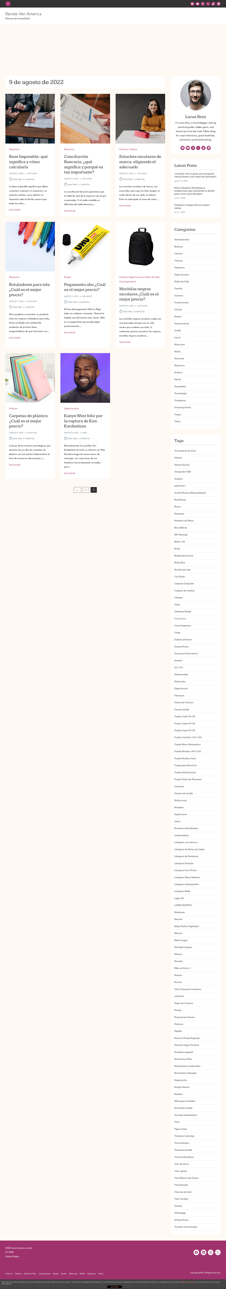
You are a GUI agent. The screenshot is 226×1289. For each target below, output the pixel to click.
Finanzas (179, 695)
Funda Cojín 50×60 (184, 730)
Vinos (177, 421)
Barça (177, 506)
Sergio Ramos (182, 1087)
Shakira (178, 1094)
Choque (178, 597)
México (178, 933)
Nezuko (178, 961)
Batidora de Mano (184, 520)
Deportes (179, 267)
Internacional (181, 323)
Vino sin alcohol (183, 1192)
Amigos (178, 478)
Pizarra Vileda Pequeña (187, 1038)
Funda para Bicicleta (185, 765)
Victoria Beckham (184, 1157)
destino (178, 660)
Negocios (14, 149)
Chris (177, 604)
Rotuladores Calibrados (187, 1066)
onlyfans (179, 996)
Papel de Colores (183, 1003)
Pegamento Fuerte (184, 1017)
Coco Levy (180, 618)
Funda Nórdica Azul (185, 758)
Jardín (177, 330)
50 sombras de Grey (185, 450)
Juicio (177, 821)
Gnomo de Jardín (183, 793)
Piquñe (178, 1031)
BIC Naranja (181, 534)
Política (178, 372)
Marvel (178, 919)
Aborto (178, 457)
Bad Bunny (180, 499)
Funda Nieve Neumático (187, 744)
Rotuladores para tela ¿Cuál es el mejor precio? (29, 289)
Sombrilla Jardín (183, 1108)
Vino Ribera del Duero (186, 1178)
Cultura (133, 149)
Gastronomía (181, 302)
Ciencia (123, 149)
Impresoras (180, 814)
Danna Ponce (181, 646)
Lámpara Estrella (183, 863)
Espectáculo (181, 688)
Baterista (179, 513)
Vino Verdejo (181, 1198)
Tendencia (180, 400)
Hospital (179, 807)
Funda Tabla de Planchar (188, 779)
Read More (14, 210)
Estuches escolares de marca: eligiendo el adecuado (140, 161)
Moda (177, 351)
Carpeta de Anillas (184, 590)
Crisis (177, 632)
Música (178, 954)
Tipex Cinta (180, 1129)
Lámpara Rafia (182, 891)
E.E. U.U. (178, 667)
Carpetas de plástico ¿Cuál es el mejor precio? (28, 421)
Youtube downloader (185, 1226)
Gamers (178, 295)
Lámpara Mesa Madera (187, 877)
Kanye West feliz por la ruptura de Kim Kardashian (83, 421)
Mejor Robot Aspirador (186, 926)
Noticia (178, 975)
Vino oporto (180, 1171)
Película (178, 1024)
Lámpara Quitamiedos (186, 884)
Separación (180, 1080)
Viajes (177, 414)
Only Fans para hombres (187, 989)
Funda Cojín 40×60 (184, 723)
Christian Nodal (182, 611)
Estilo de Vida (152, 277)
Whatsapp (180, 1212)
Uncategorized (127, 281)
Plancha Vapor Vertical (186, 1045)
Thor (177, 1122)
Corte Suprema (182, 625)
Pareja (177, 1010)
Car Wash (179, 576)
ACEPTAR (114, 1287)
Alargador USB (182, 471)
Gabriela (179, 786)
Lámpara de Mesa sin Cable (189, 849)
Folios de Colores (183, 702)
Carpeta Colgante (184, 583)
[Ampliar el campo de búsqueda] (8, 3)
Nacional (179, 358)
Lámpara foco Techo (185, 870)
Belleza (178, 246)
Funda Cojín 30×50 (184, 716)
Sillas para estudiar (184, 1101)
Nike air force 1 (182, 968)
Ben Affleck (180, 527)
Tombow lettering (184, 1136)
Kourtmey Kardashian (186, 828)
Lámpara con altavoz (186, 842)
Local (177, 337)
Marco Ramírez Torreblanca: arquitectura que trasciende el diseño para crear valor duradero (194, 190)
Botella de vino (182, 569)
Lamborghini (181, 835)
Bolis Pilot (179, 562)
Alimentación (181, 239)
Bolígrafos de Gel (183, 555)
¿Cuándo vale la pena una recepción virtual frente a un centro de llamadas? (195, 175)
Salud (177, 379)
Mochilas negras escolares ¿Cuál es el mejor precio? (139, 294)
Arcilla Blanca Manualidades (190, 492)
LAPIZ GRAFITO (183, 905)
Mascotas (179, 344)
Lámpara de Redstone (186, 856)
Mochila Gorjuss (183, 947)
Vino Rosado (181, 1184)
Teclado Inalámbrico (185, 1115)
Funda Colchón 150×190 (188, 737)
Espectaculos (136, 277)
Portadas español (183, 1052)
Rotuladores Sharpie (185, 1073)
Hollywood (180, 800)
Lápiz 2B (179, 898)
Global (178, 309)
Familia (178, 288)
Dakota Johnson (183, 639)
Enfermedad (181, 674)
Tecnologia (180, 393)
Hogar (67, 277)
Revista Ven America (23, 14)
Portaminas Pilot (183, 1059)
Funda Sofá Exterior (185, 772)
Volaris (178, 1206)
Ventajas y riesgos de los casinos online (192, 206)
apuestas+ (180, 485)
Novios (178, 982)
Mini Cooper (181, 940)
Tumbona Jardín (183, 1150)
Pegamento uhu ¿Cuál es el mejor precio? (85, 287)
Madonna (179, 912)
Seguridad (180, 386)
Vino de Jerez (181, 1164)
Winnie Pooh (181, 1220)
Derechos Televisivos (186, 653)
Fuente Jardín (181, 709)
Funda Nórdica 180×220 (187, 751)
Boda (177, 548)
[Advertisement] (113, 48)
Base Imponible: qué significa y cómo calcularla (28, 161)
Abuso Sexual (182, 464)
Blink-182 (179, 541)
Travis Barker (181, 1143)
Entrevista (180, 681)
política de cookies (187, 1282)
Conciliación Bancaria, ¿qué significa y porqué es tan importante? (83, 164)
